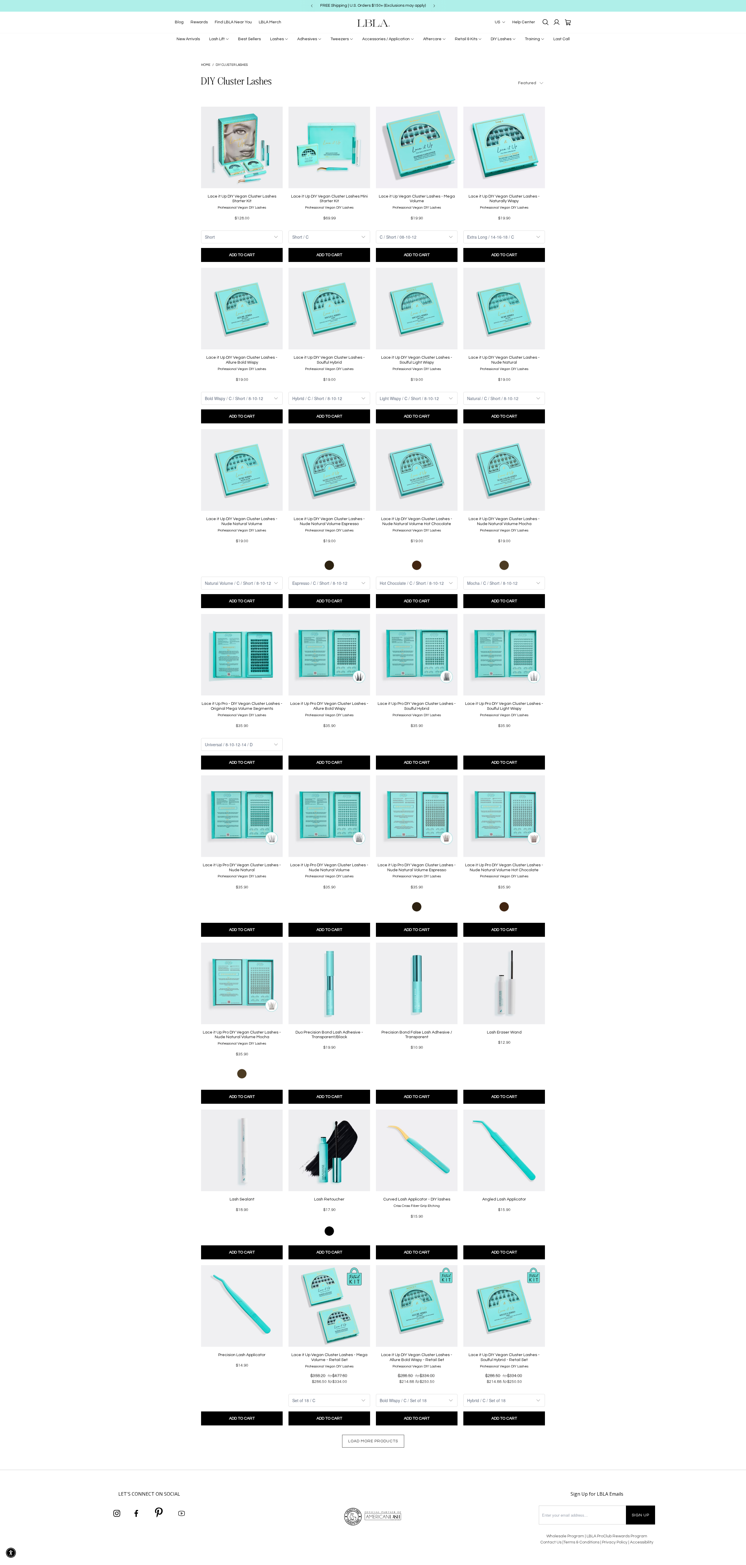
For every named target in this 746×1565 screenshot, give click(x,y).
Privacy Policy (615, 1542)
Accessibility (641, 1542)
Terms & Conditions (581, 1542)
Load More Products (373, 1441)
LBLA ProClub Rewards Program (617, 1536)
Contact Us (551, 1542)
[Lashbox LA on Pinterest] (159, 1513)
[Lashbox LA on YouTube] (181, 1513)
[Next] (434, 6)
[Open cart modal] (567, 22)
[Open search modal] (545, 22)
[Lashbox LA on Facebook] (136, 1513)
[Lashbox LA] (373, 23)
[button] (11, 1552)
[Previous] (312, 6)
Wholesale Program (565, 1536)
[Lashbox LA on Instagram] (116, 1513)
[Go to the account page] (556, 22)
